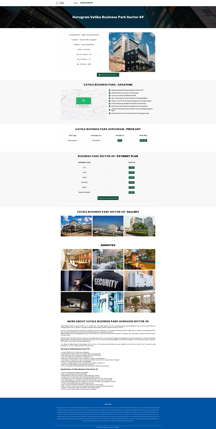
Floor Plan (143, 140)
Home (75, 3)
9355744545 (86, 3)
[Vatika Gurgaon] (60, 4)
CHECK (132, 167)
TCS (69, 345)
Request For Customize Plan (108, 198)
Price (119, 140)
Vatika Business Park (149, 330)
